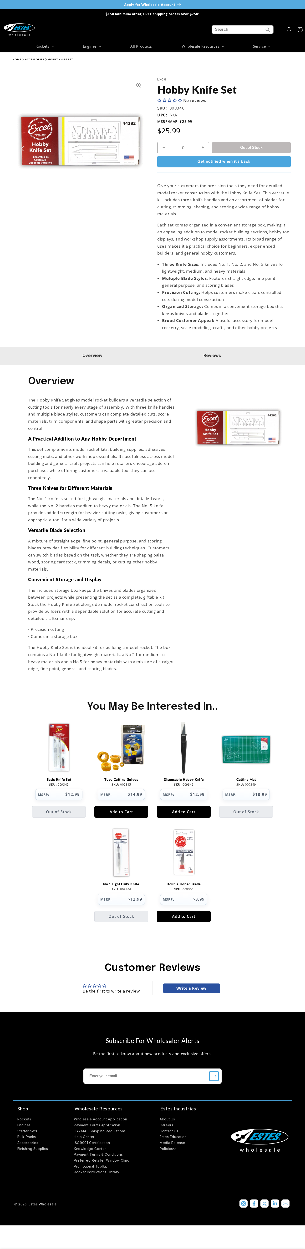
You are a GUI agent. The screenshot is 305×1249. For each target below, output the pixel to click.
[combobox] (242, 29)
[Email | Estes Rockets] (285, 1203)
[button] (44, 46)
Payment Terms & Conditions (98, 1154)
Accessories (34, 59)
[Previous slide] (22, 148)
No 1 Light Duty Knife (121, 884)
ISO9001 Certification (92, 1143)
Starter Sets (27, 1131)
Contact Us (169, 1131)
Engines (24, 1125)
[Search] (267, 29)
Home (17, 59)
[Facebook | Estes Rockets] (254, 1203)
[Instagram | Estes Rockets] (243, 1203)
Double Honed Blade (184, 884)
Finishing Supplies (32, 1149)
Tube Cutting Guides (121, 779)
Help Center (84, 1137)
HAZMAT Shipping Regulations (100, 1131)
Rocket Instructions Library (96, 1172)
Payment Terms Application (97, 1125)
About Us (167, 1119)
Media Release (172, 1143)
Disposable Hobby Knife (184, 779)
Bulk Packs (26, 1137)
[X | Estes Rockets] (264, 1203)
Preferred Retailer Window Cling (102, 1160)
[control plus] (204, 147)
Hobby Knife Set (60, 59)
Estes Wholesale (42, 1204)
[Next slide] (139, 148)
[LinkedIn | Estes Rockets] (275, 1203)
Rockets (24, 1119)
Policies (166, 1149)
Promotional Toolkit (90, 1166)
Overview (92, 356)
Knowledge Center (90, 1149)
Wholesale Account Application (100, 1119)
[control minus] (162, 147)
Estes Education (173, 1137)
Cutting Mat (246, 779)
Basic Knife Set (58, 779)
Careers (166, 1125)
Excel (162, 79)
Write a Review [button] (191, 988)
